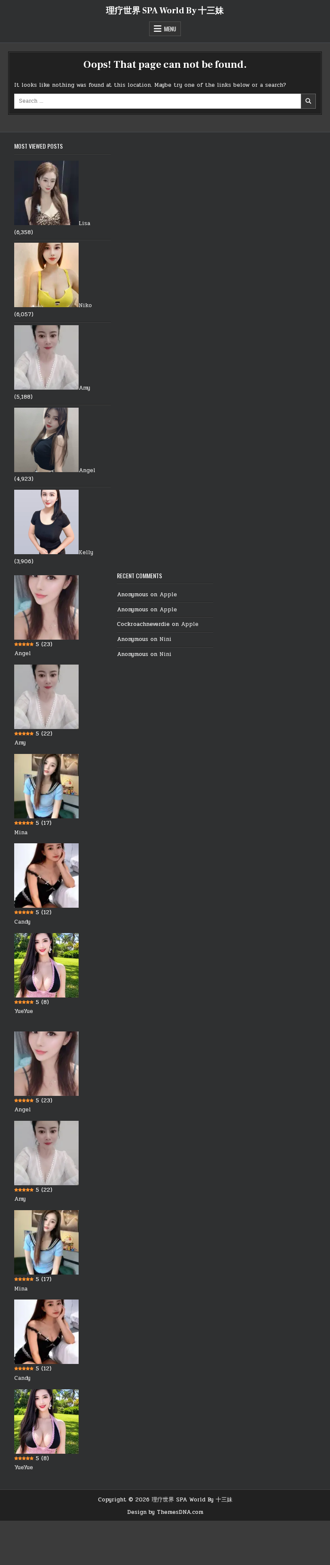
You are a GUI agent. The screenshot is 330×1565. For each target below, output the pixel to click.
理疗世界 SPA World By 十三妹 (165, 10)
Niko (85, 305)
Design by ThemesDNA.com (165, 1512)
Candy (22, 922)
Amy (84, 388)
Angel (87, 470)
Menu (170, 28)
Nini (165, 639)
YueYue (23, 1011)
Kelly (86, 552)
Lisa (84, 223)
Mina (21, 832)
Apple (168, 594)
